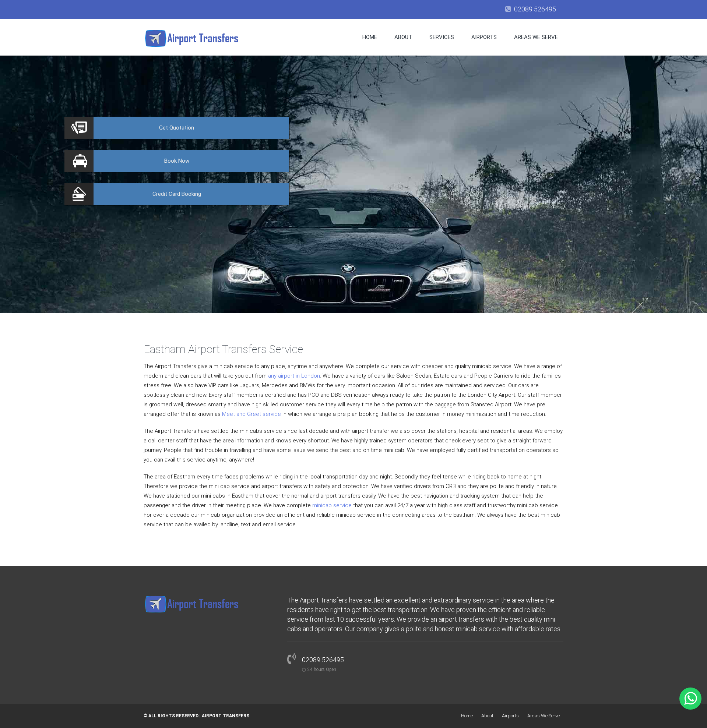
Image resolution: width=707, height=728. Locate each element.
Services (441, 37)
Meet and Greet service (251, 414)
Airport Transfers (225, 715)
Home (369, 37)
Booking (176, 194)
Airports (484, 37)
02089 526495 (535, 9)
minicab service (332, 505)
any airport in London (294, 375)
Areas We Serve (536, 37)
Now (176, 161)
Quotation (176, 127)
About (403, 37)
